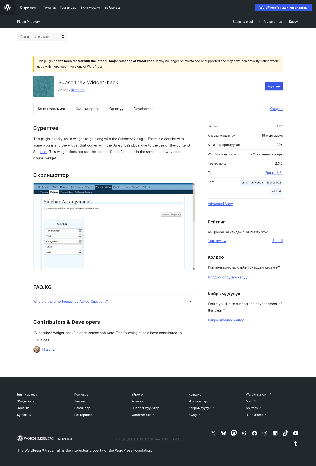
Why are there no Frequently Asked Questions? (70, 301)
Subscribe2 (273, 182)
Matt (251, 401)
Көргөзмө (81, 394)
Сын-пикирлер (87, 109)
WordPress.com (259, 394)
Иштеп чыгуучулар (145, 408)
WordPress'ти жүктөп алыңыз (283, 7)
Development (144, 109)
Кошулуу (195, 394)
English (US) (274, 172)
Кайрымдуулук (201, 408)
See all (277, 240)
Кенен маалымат (52, 109)
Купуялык (24, 415)
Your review (217, 240)
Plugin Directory (28, 21)
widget (276, 191)
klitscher (77, 90)
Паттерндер (83, 415)
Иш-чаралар (198, 401)
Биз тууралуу (27, 394)
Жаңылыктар (27, 401)
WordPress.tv (143, 415)
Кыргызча (65, 438)
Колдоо (276, 109)
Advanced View (220, 204)
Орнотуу (116, 109)
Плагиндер (82, 408)
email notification (252, 182)
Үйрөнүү (138, 394)
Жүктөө (274, 86)
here (43, 152)
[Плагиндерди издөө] (62, 36)
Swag (194, 415)
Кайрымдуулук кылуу (226, 320)
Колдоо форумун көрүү (227, 277)
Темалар (80, 401)
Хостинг (23, 408)
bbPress (253, 408)
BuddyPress (256, 415)
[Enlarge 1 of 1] (189, 188)
